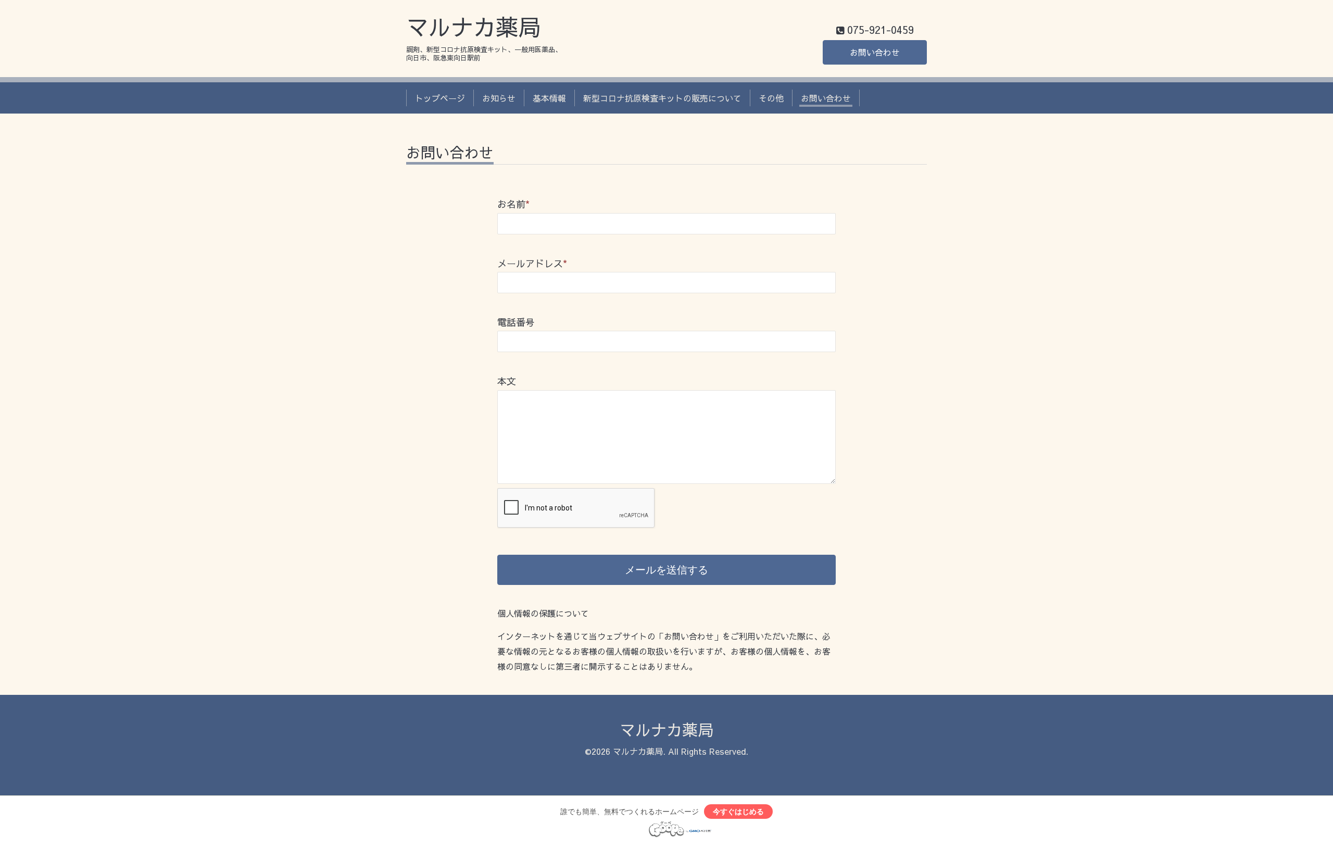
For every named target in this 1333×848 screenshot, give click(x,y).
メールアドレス (532, 263)
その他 (771, 98)
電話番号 (516, 322)
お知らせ (498, 98)
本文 (506, 381)
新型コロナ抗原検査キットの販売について (662, 98)
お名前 (513, 203)
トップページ (440, 98)
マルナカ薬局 (473, 26)
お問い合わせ (875, 52)
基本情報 (549, 98)
